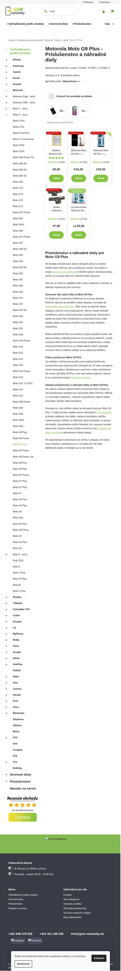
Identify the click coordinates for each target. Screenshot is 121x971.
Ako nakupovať (70, 899)
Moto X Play (18, 591)
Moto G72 (17, 200)
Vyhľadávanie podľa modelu (19, 51)
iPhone (16, 59)
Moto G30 (17, 334)
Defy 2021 (17, 560)
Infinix (15, 658)
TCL (14, 762)
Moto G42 (17, 292)
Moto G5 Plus (19, 524)
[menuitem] (25, 24)
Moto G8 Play (19, 469)
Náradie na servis (22, 788)
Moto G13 (17, 389)
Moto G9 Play (19, 432)
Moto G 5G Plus (20, 133)
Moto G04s (17, 420)
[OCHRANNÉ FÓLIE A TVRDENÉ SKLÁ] (77, 196)
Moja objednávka (71, 917)
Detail (55, 178)
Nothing (16, 768)
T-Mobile (16, 603)
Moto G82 (17, 182)
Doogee (16, 621)
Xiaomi (15, 72)
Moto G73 (17, 194)
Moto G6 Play (19, 505)
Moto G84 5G (19, 176)
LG (13, 627)
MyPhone (17, 634)
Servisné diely (19, 774)
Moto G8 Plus (19, 463)
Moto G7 (16, 493)
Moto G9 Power (20, 438)
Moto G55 (17, 255)
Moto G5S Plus (19, 530)
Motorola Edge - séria (23, 96)
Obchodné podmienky (73, 908)
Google (16, 652)
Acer (14, 701)
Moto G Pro (17, 121)
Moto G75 (17, 188)
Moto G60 (17, 231)
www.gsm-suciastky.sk (63, 272)
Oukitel (15, 670)
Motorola (17, 90)
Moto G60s (17, 224)
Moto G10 (17, 395)
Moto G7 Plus (19, 481)
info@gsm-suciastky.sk (86, 933)
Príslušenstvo (19, 781)
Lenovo (16, 689)
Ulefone (16, 725)
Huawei (16, 84)
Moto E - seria (19, 554)
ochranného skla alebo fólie (58, 306)
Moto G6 (16, 511)
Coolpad (16, 750)
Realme (16, 597)
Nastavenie (22, 964)
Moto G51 (17, 279)
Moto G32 (17, 322)
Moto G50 (17, 285)
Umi (14, 743)
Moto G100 (17, 151)
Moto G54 (17, 261)
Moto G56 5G (19, 249)
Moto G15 (17, 377)
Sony (15, 646)
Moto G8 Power (20, 450)
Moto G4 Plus (19, 542)
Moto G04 (17, 426)
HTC (14, 737)
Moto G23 (17, 353)
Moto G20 (17, 365)
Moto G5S (17, 517)
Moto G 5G (17, 127)
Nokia (15, 640)
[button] (78, 96)
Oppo (15, 676)
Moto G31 (17, 328)
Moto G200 (17, 145)
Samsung (17, 66)
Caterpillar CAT (20, 609)
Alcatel (15, 695)
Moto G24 (17, 346)
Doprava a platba (71, 904)
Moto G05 (17, 414)
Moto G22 (17, 359)
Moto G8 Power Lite (22, 456)
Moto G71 (17, 206)
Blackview (17, 713)
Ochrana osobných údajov (76, 913)
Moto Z (15, 566)
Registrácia (103, 2)
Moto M (15, 585)
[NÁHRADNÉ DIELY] (55, 139)
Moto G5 (16, 536)
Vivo (14, 682)
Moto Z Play (18, 572)
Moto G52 (17, 273)
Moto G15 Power (20, 371)
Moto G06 (17, 408)
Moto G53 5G (19, 267)
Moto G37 (17, 304)
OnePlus (16, 664)
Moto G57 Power (20, 237)
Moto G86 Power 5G (22, 157)
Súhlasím (98, 958)
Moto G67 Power (20, 212)
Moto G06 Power (20, 401)
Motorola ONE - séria (23, 102)
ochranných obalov (79, 377)
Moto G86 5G (19, 163)
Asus (15, 707)
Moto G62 (17, 218)
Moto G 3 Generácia (22, 139)
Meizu (15, 731)
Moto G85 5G (19, 169)
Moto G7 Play (19, 487)
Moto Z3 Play (19, 578)
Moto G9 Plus (19, 444)
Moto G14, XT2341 (21, 383)
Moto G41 (17, 298)
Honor (15, 78)
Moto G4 (16, 548)
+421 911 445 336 (50, 933)
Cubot (15, 615)
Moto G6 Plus (19, 499)
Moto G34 (17, 316)
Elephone (17, 719)
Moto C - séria (19, 108)
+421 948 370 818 (19, 933)
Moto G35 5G (19, 310)
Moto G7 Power (20, 475)
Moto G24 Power (20, 340)
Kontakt (66, 895)
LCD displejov (102, 412)
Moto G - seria (19, 114)
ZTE (14, 756)
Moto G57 (17, 243)
